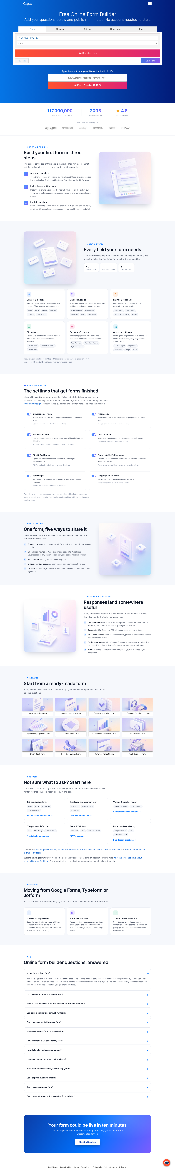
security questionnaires (45, 849)
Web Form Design (32, 404)
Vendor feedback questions (125, 811)
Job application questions (38, 815)
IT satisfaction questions (38, 836)
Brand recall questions (123, 840)
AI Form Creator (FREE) (87, 85)
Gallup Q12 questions (79, 815)
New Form (22, 61)
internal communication (91, 849)
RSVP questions (77, 836)
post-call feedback (111, 849)
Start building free (87, 1142)
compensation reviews (68, 849)
